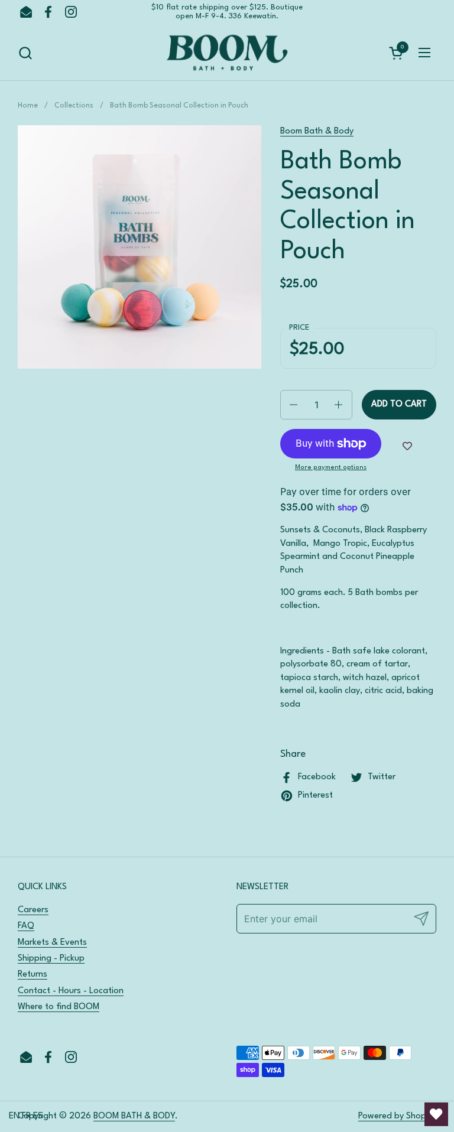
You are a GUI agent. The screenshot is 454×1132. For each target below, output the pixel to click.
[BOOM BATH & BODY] (227, 53)
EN (14, 1116)
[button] (25, 52)
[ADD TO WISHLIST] (407, 446)
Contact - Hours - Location (71, 991)
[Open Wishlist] (436, 1114)
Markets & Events (52, 942)
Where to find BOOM (58, 1007)
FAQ (26, 926)
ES (38, 1116)
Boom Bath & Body (317, 131)
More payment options (331, 467)
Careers (33, 910)
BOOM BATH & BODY (134, 1116)
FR (26, 1116)
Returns (32, 974)
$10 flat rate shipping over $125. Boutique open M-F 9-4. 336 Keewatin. (227, 12)
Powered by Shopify (397, 1116)
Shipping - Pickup (51, 958)
